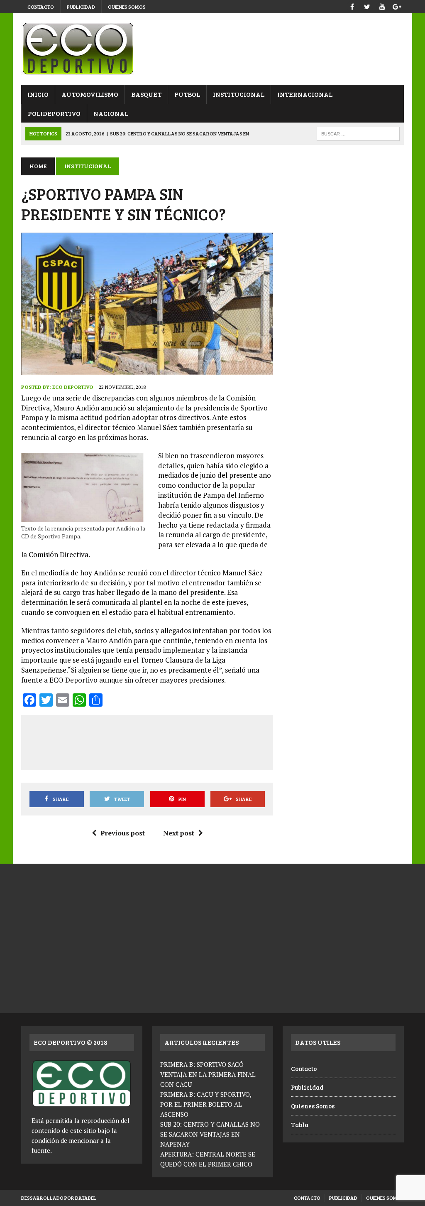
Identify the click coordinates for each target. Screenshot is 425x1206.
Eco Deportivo (72, 387)
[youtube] (382, 5)
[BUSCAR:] (358, 132)
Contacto (40, 6)
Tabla (299, 1124)
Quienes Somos (127, 6)
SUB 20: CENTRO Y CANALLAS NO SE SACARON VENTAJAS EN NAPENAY (210, 1134)
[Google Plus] (397, 5)
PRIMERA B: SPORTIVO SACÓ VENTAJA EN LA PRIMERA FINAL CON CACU (208, 1074)
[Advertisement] (180, 741)
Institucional (238, 94)
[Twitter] (367, 5)
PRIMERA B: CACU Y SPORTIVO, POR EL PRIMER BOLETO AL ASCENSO (205, 1104)
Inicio (38, 94)
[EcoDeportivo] (212, 49)
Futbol (187, 94)
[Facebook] (352, 5)
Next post (178, 833)
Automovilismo (89, 94)
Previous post (122, 833)
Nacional (110, 113)
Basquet (146, 94)
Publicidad (81, 6)
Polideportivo (54, 113)
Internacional (304, 94)
